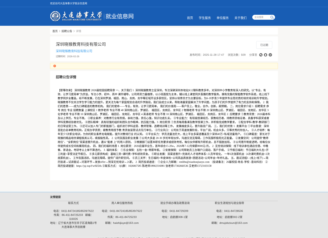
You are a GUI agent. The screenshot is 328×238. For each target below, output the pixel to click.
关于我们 (240, 18)
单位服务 (223, 18)
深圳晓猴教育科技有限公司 (74, 51)
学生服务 (205, 18)
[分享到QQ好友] (265, 55)
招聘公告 (67, 31)
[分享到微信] (261, 55)
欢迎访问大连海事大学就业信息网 (68, 3)
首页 (190, 18)
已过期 (264, 44)
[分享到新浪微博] (270, 55)
